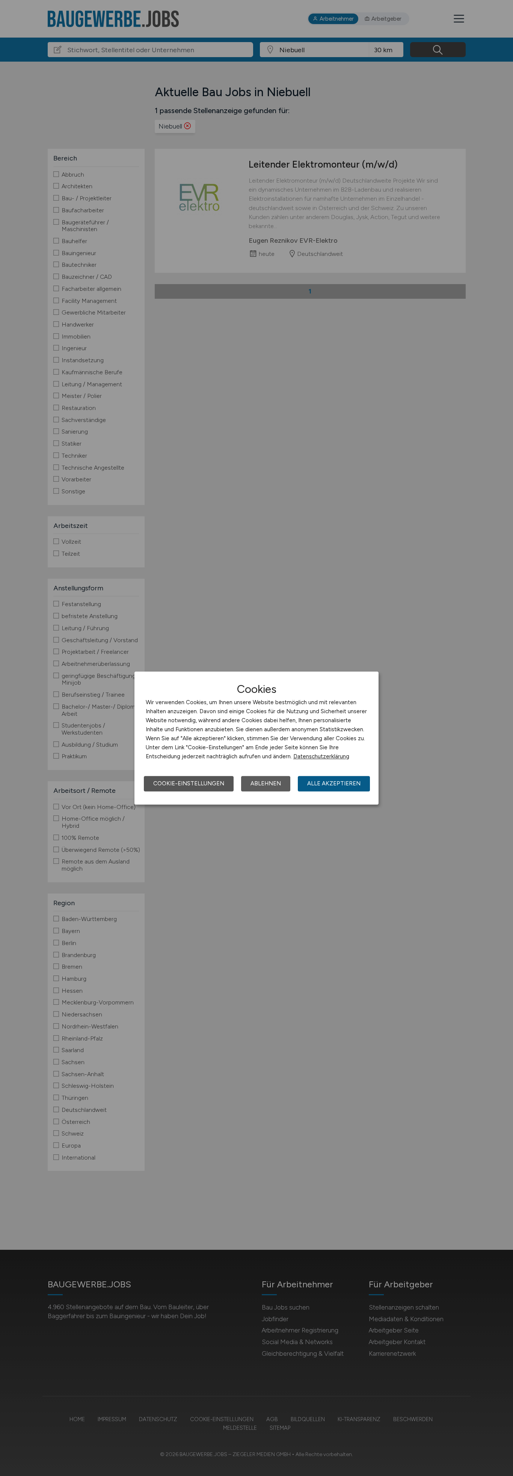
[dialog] (256, 738)
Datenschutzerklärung (321, 756)
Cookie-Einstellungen (188, 783)
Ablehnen (265, 783)
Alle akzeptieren (334, 783)
